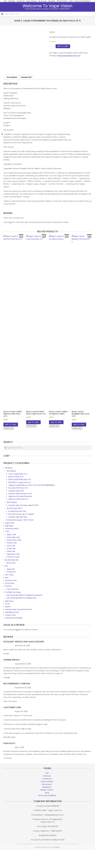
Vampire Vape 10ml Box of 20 (20, 493)
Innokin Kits (11, 572)
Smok (7, 604)
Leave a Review (31, 1)
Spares (8, 606)
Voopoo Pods (10, 615)
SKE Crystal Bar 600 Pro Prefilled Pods (21, 598)
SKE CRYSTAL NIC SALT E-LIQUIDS (21, 514)
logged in (18, 629)
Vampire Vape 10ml (16, 491)
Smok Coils (11, 548)
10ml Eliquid (11, 471)
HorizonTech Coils (14, 540)
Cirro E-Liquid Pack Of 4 (17, 474)
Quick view (8, 428)
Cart (5, 1)
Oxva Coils (11, 546)
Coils (7, 531)
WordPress (57, 847)
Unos (45, 847)
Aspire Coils (11, 534)
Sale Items (9, 601)
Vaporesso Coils (13, 554)
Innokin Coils (12, 543)
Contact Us (21, 1)
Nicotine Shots (11, 580)
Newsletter (51, 1)
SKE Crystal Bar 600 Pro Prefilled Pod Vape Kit (25, 595)
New (6, 577)
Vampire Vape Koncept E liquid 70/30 (23, 505)
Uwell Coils (11, 551)
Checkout (11, 1)
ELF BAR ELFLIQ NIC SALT (17, 511)
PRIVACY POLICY (62, 1)
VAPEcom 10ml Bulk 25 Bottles (20, 496)
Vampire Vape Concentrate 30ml (18, 609)
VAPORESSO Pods (12, 612)
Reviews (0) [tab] (26, 77)
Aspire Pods (9, 523)
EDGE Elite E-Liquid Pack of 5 (19, 482)
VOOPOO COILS (13, 557)
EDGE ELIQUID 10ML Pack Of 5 (69, 55)
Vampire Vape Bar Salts (17, 517)
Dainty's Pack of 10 (15, 477)
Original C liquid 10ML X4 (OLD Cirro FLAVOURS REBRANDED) (31, 485)
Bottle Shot (11, 563)
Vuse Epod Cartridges (13, 618)
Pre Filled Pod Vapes (13, 592)
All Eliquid (8, 468)
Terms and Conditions (82, 1)
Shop (71, 1)
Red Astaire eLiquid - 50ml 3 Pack (20, 520)
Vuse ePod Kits (12, 589)
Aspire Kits (11, 569)
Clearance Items (12, 528)
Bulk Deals (9, 526)
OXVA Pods (9, 583)
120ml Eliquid (12, 502)
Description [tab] (12, 77)
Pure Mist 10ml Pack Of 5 (18, 488)
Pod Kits (8, 586)
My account (42, 1)
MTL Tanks (9, 575)
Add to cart (62, 46)
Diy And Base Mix (11, 560)
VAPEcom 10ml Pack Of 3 (18, 499)
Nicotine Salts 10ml (14, 508)
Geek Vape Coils (13, 537)
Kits (6, 566)
